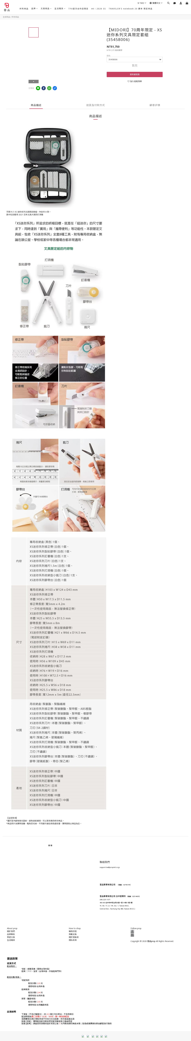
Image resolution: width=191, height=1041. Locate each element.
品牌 (33, 8)
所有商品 (24, 8)
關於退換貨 (74, 937)
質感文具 (11, 937)
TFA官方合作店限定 (78, 8)
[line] (38, 88)
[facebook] (44, 88)
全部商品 (6, 17)
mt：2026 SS (98, 8)
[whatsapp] (49, 88)
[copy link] (55, 88)
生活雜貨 (59, 8)
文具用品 (45, 8)
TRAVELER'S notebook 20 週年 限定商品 (131, 8)
